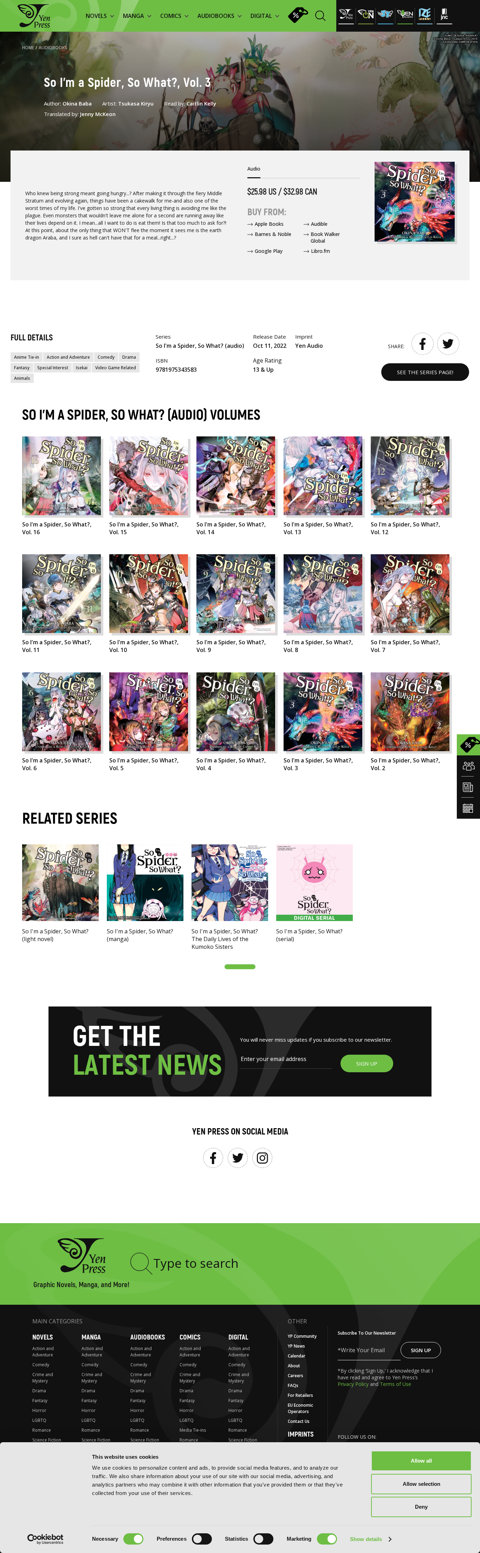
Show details (366, 1539)
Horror (39, 1410)
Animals (22, 378)
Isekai (81, 368)
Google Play (269, 251)
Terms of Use (395, 1384)
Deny (421, 1507)
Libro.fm (320, 251)
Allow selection (421, 1484)
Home (28, 48)
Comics (190, 1337)
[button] (240, 966)
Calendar (296, 1356)
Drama (129, 357)
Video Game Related (115, 368)
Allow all (421, 1461)
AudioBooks (53, 48)
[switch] (202, 1539)
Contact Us (299, 1421)
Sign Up (421, 1350)
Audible (319, 224)
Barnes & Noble (273, 234)
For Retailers (300, 1395)
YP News (296, 1346)
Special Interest (52, 368)
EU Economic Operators (300, 1408)
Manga (91, 1337)
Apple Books (269, 224)
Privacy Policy (354, 1384)
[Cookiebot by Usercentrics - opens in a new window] (45, 1539)
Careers (295, 1376)
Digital (238, 1337)
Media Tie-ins (193, 1430)
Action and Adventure (68, 357)
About (294, 1366)
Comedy (106, 357)
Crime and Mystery (42, 1378)
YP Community (302, 1336)
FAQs (293, 1385)
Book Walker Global (325, 237)
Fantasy (22, 368)
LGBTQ (39, 1420)
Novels (42, 1337)
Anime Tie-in (26, 357)
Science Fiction (46, 1440)
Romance (41, 1430)
